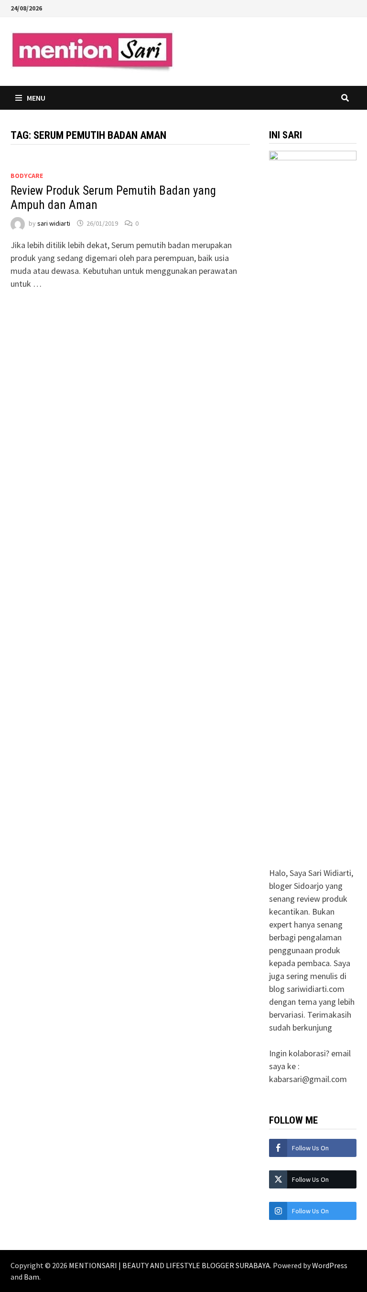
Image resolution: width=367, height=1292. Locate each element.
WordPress (329, 1265)
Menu (36, 98)
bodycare (27, 175)
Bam (31, 1277)
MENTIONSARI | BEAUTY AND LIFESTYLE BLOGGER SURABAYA (169, 1265)
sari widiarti (53, 223)
